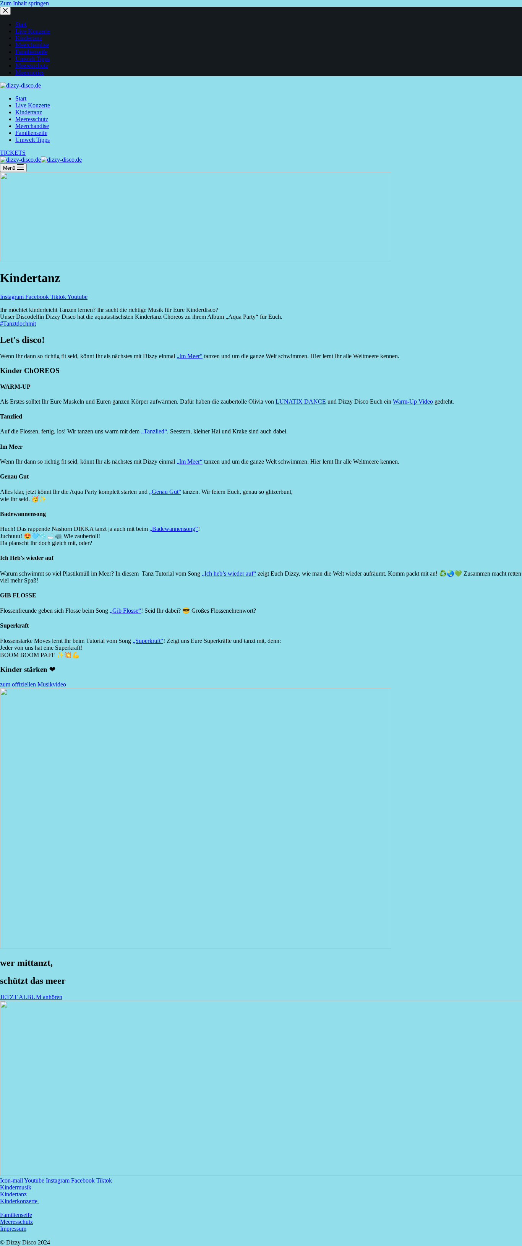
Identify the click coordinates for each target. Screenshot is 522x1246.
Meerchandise (32, 126)
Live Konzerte (32, 105)
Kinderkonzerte (19, 1201)
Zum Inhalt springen (24, 3)
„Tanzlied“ (154, 431)
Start (20, 98)
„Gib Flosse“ (125, 610)
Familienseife (31, 133)
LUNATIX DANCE (301, 401)
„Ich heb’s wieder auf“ (229, 573)
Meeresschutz (31, 119)
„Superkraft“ (148, 641)
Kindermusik (16, 1187)
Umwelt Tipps (32, 139)
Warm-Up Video (413, 401)
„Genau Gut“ (165, 491)
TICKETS (13, 152)
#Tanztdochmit (18, 323)
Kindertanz (28, 112)
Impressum (13, 1228)
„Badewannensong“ (173, 529)
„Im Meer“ (190, 356)
